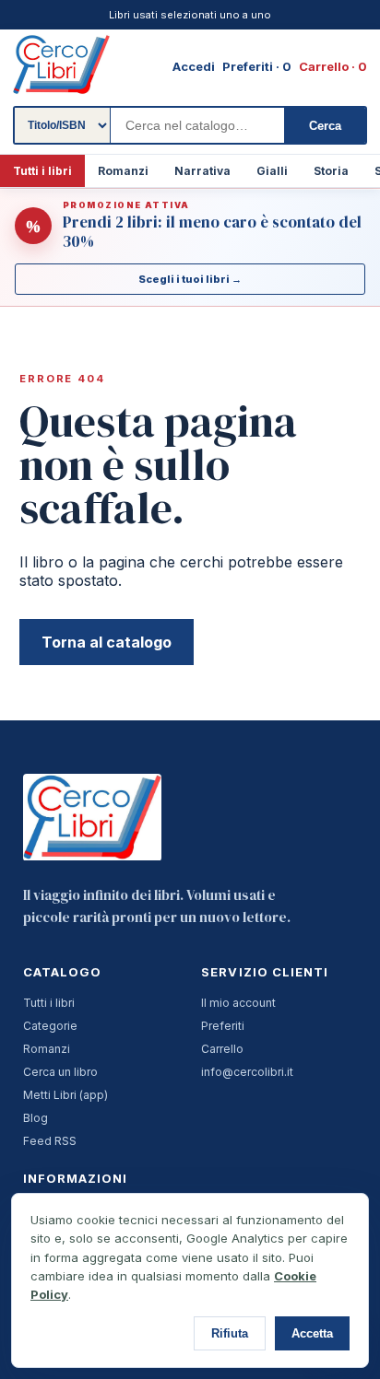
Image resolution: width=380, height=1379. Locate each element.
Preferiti (222, 1026)
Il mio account (238, 1003)
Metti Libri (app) (65, 1095)
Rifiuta (229, 1333)
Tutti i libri (42, 171)
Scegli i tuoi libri (190, 279)
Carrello (222, 1049)
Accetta (312, 1333)
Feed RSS (50, 1141)
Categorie (50, 1026)
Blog (35, 1118)
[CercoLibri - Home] (61, 64)
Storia (331, 171)
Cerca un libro (60, 1072)
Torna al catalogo (107, 642)
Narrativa (202, 171)
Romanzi (123, 171)
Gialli (272, 171)
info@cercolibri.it (247, 1072)
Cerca (325, 126)
